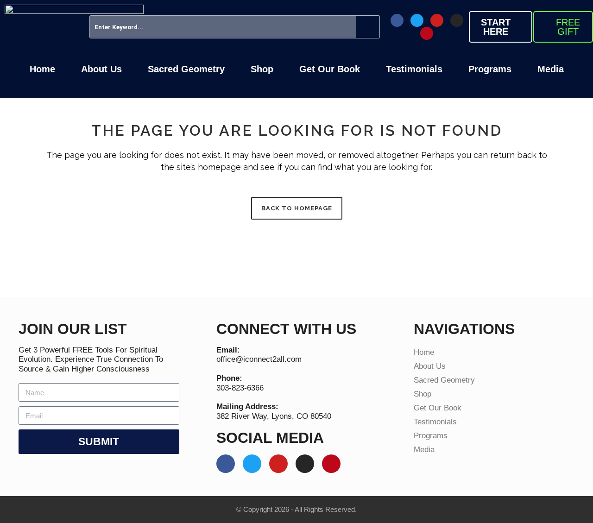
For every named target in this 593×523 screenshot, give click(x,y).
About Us (101, 69)
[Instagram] (456, 20)
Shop (262, 69)
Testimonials (414, 69)
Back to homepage (296, 208)
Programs (489, 69)
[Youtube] (436, 20)
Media (550, 69)
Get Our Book (329, 69)
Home (42, 69)
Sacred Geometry (186, 69)
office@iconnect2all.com (259, 359)
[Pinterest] (426, 33)
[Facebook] (397, 20)
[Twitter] (416, 20)
